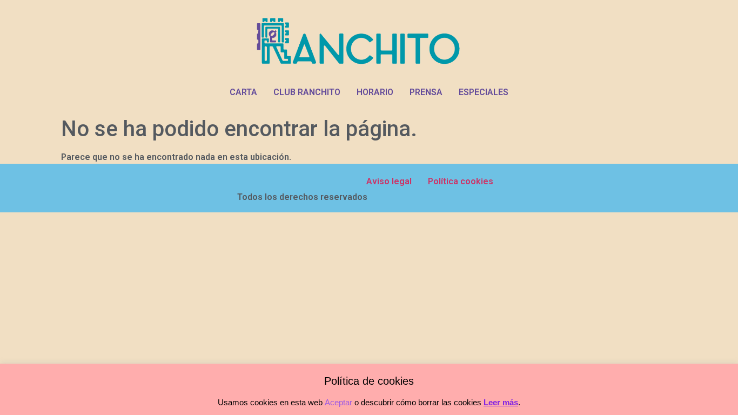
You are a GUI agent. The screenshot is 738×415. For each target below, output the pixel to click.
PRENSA (426, 92)
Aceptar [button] (338, 402)
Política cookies (460, 181)
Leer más (501, 402)
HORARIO (375, 92)
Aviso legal (389, 181)
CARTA (243, 92)
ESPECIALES (483, 92)
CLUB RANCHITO (306, 92)
